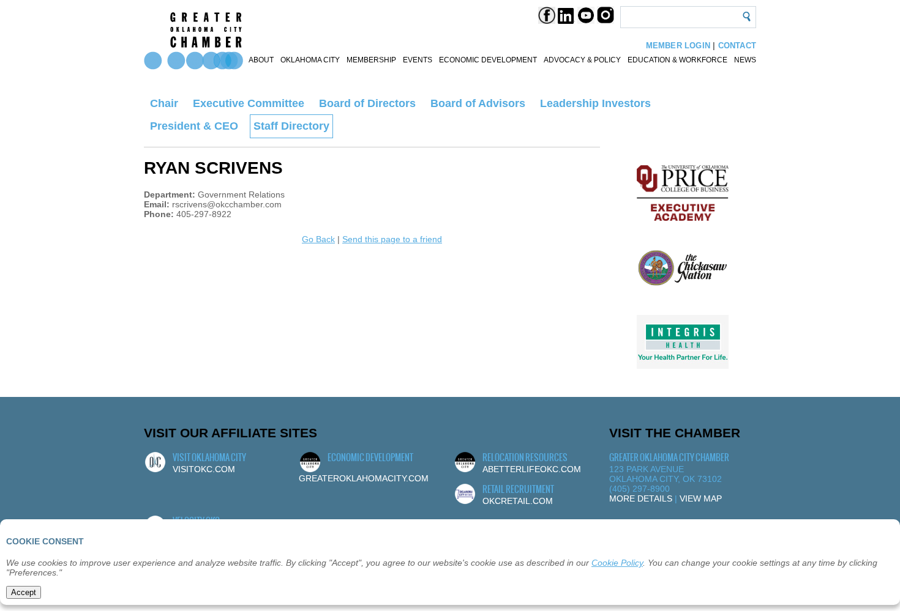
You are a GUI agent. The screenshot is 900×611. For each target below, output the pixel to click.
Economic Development (488, 60)
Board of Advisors (477, 103)
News (745, 60)
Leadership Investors (595, 103)
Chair (164, 103)
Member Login (678, 45)
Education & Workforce (677, 60)
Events (417, 60)
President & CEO (194, 126)
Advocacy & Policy (582, 60)
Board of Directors (367, 103)
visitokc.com (204, 469)
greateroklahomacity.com (364, 478)
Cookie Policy (617, 563)
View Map (701, 498)
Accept (23, 592)
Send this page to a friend (392, 239)
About (261, 60)
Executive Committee (248, 103)
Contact (737, 45)
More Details (640, 498)
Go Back (318, 239)
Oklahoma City (310, 60)
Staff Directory (291, 126)
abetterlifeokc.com (531, 469)
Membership (371, 60)
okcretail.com (517, 501)
